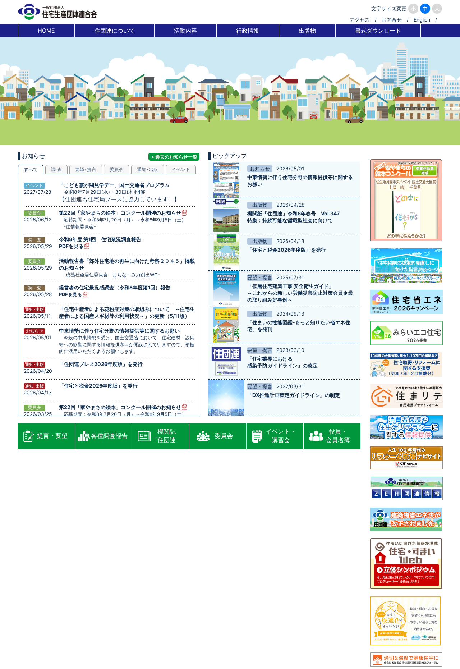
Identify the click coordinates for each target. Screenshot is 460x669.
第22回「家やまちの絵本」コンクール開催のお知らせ (120, 213)
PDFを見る (71, 246)
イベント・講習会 (281, 436)
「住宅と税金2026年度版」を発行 (98, 385)
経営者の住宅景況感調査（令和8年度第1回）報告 (114, 287)
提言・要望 (52, 435)
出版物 (307, 30)
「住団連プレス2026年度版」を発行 (101, 364)
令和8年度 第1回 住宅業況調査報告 (100, 239)
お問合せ (392, 20)
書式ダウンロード (378, 30)
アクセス (360, 20)
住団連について (115, 30)
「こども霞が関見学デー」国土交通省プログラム (114, 185)
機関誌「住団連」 (166, 436)
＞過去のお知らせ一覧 (174, 157)
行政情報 (247, 30)
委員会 (224, 435)
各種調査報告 (109, 435)
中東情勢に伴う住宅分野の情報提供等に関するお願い (119, 330)
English (422, 20)
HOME (46, 30)
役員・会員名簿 (338, 436)
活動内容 (185, 30)
